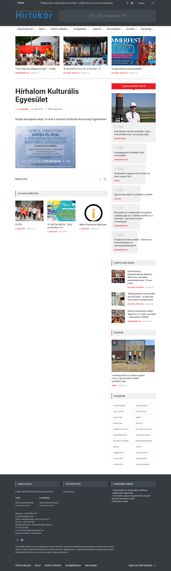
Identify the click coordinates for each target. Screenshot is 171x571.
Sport (42, 28)
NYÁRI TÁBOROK (142, 464)
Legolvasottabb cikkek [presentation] (133, 86)
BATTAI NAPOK (119, 406)
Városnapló (91, 565)
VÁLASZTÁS (118, 459)
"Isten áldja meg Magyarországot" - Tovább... (36, 69)
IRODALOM (117, 423)
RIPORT (116, 447)
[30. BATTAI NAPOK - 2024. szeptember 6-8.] (61, 211)
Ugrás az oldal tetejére (140, 565)
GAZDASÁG (118, 417)
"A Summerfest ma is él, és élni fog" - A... (82, 69)
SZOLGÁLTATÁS (142, 453)
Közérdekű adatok (120, 501)
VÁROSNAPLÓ (141, 459)
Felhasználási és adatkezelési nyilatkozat (130, 490)
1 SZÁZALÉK (23, 109)
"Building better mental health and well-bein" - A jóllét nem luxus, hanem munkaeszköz (141, 296)
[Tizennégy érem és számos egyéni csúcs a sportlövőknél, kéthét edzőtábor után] (133, 356)
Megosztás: (21, 179)
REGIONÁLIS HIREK (121, 441)
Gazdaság (146, 28)
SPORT (117, 181)
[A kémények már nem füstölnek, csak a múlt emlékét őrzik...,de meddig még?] (134, 108)
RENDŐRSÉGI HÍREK (144, 441)
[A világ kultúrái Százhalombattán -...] (134, 50)
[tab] (134, 87)
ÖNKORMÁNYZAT (22, 73)
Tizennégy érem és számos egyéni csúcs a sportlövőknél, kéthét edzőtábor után (128, 378)
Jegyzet (96, 28)
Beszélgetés (114, 28)
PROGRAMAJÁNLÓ (143, 435)
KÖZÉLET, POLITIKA (121, 429)
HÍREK (138, 417)
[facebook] (127, 3)
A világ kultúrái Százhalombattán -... (128, 69)
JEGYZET (117, 199)
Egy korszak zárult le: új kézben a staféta (133, 194)
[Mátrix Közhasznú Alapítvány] (93, 211)
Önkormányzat (25, 28)
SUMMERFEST (119, 453)
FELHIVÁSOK (141, 412)
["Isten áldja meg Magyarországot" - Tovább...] (37, 50)
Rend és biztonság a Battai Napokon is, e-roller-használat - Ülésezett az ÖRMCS (74, 3)
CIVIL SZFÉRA (118, 412)
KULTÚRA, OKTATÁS (71, 73)
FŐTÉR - (19, 224)
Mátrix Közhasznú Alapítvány (92, 224)
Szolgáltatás (79, 28)
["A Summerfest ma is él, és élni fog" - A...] (85, 50)
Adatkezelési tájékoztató (123, 493)
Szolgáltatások (73, 565)
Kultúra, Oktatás (59, 28)
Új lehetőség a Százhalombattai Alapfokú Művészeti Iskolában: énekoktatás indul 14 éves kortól (140, 277)
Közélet (131, 28)
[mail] (132, 3)
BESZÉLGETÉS (120, 139)
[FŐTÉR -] (29, 211)
